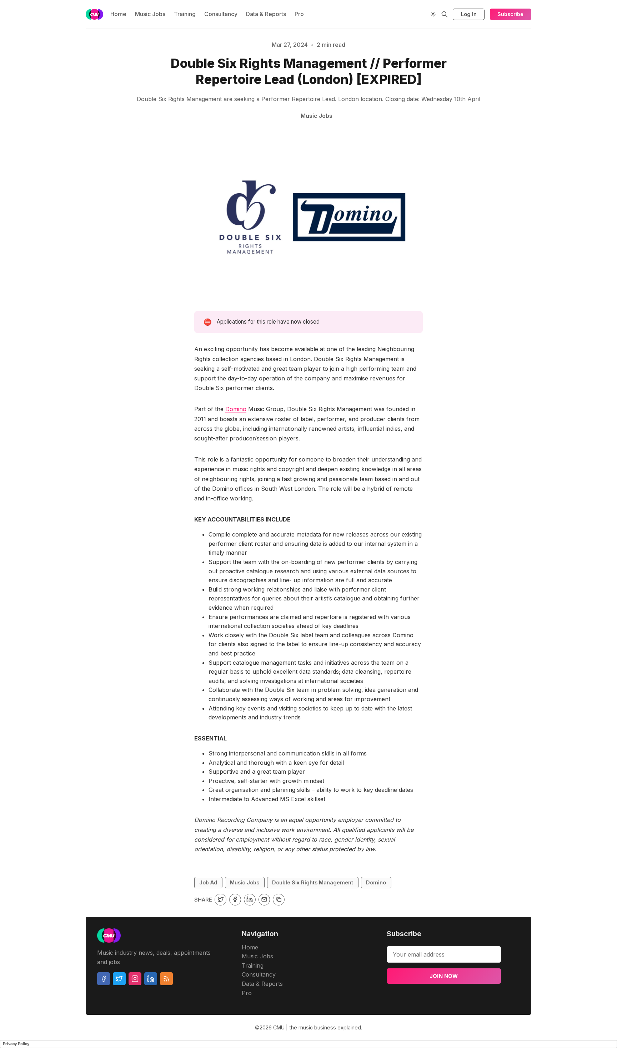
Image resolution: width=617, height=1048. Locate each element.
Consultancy (220, 14)
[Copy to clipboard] (279, 899)
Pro (299, 14)
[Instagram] (135, 978)
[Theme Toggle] (433, 14)
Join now (444, 976)
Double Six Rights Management (312, 882)
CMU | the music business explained (317, 1027)
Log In (469, 14)
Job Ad (579, 71)
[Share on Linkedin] (250, 899)
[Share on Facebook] (235, 899)
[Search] (444, 14)
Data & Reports (266, 14)
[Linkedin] (150, 978)
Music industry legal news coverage (70, 71)
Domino (235, 409)
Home (118, 14)
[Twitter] (119, 978)
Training (185, 14)
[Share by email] (264, 899)
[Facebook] (103, 978)
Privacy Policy (16, 1043)
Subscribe (510, 14)
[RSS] (166, 978)
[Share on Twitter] (220, 899)
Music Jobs (150, 14)
